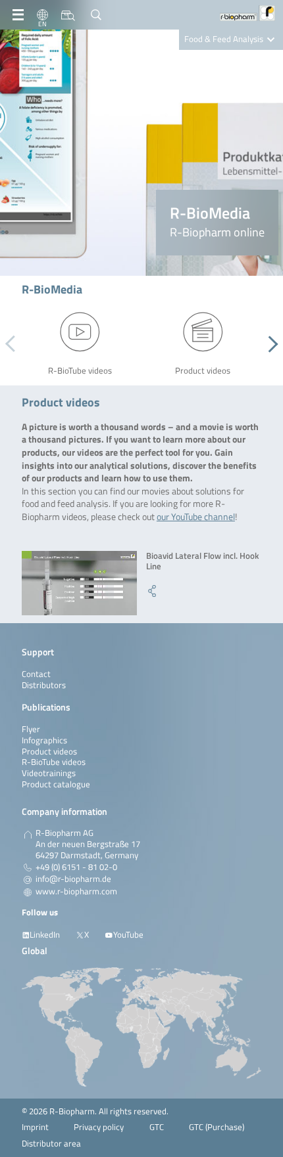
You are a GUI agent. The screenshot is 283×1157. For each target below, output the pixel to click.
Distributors (44, 685)
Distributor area (51, 1143)
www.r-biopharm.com (76, 892)
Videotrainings (49, 773)
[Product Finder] (68, 15)
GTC (156, 1127)
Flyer (31, 729)
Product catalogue (56, 784)
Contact (36, 674)
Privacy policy (99, 1127)
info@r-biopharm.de (73, 879)
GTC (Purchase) (216, 1127)
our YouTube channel (196, 516)
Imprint (35, 1127)
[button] (269, 344)
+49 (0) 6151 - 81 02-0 (76, 867)
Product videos (49, 751)
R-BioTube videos (54, 762)
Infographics (44, 740)
